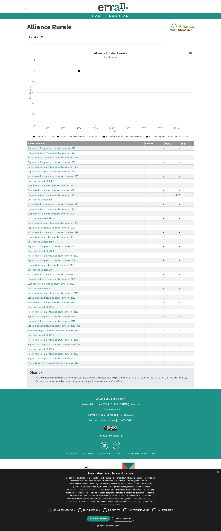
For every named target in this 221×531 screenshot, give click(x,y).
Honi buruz (71, 453)
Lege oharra (88, 453)
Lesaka (34, 37)
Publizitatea (105, 453)
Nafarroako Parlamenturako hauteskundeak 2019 (53, 339)
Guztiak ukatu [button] (123, 518)
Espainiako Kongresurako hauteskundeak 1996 (51, 227)
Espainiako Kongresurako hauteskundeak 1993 (51, 208)
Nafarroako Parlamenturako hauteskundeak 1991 (53, 204)
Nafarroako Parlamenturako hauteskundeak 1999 (53, 232)
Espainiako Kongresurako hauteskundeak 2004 (51, 260)
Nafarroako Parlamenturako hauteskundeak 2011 (53, 293)
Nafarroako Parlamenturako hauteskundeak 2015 (53, 311)
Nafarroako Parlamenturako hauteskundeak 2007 (53, 274)
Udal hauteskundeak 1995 (41, 218)
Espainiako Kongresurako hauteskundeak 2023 (51, 358)
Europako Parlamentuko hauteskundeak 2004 (51, 264)
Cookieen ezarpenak (135, 501)
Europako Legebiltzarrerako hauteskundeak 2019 (53, 330)
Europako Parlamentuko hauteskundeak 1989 (51, 190)
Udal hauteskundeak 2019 (41, 335)
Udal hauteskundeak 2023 (41, 349)
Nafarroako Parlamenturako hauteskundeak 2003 (53, 255)
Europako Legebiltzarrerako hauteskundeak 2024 (53, 363)
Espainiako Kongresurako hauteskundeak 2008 (51, 278)
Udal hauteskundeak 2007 (41, 269)
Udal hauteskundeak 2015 (41, 307)
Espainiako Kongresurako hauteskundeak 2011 (51, 297)
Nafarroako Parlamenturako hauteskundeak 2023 (53, 353)
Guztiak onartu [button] (98, 518)
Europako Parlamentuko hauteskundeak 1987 (51, 185)
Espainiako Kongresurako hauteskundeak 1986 (51, 171)
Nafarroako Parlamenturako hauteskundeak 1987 (53, 176)
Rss (153, 453)
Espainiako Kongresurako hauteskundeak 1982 (51, 162)
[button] (110, 525)
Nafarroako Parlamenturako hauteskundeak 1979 (53, 157)
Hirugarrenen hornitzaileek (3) (91, 489)
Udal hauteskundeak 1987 (41, 180)
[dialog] (110, 500)
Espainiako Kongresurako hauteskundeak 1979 (51, 152)
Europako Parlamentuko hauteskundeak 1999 (51, 236)
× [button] (217, 472)
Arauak (120, 453)
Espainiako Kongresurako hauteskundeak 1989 (51, 194)
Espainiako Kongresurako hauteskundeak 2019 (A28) (54, 325)
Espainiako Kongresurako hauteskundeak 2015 (51, 316)
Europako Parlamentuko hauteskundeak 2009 (51, 283)
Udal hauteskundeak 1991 (41, 199)
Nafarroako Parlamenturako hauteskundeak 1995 (53, 222)
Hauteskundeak (110, 15)
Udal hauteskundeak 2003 (41, 250)
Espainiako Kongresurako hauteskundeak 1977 (51, 148)
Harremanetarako (138, 453)
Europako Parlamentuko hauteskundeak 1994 (51, 213)
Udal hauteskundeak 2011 (41, 288)
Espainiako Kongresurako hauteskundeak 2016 (51, 321)
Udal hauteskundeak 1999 (41, 241)
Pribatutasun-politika (110, 504)
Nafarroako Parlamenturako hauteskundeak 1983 (53, 166)
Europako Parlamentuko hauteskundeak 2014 (51, 302)
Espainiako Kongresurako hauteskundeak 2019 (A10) (54, 344)
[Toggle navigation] (26, 7)
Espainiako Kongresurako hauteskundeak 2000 (51, 246)
